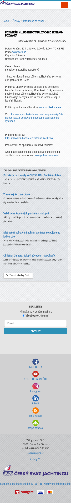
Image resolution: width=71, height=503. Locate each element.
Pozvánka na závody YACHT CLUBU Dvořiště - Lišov (32, 175)
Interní (44, 315)
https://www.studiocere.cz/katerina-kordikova (29, 138)
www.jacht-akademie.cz (51, 107)
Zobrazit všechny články (20, 275)
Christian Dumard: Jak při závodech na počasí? (29, 255)
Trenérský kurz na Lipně (17, 194)
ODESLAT (36, 331)
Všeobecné (31, 315)
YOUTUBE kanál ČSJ (35, 379)
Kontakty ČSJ (36, 459)
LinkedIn (35, 403)
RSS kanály (35, 415)
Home (6, 21)
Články (16, 21)
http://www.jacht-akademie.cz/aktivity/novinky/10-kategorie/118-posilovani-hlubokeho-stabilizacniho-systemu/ (34, 118)
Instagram (35, 391)
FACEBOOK (35, 366)
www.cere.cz (19, 52)
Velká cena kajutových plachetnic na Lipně (26, 213)
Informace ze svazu (33, 21)
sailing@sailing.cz (36, 453)
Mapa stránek (35, 428)
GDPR (38, 483)
